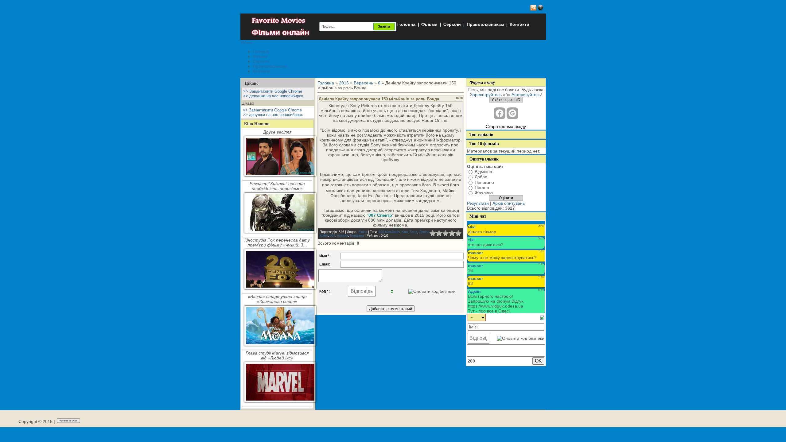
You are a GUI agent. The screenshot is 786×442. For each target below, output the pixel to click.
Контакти (519, 24)
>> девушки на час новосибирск (273, 96)
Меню (246, 42)
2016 (344, 82)
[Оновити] (542, 317)
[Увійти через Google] (512, 113)
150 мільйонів (389, 232)
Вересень (363, 82)
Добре (481, 177)
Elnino (362, 232)
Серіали (452, 24)
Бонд (413, 232)
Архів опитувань (508, 203)
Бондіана (357, 235)
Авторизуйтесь (526, 94)
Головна (406, 24)
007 (332, 235)
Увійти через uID (506, 100)
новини (342, 235)
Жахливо (484, 192)
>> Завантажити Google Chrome (272, 91)
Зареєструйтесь (486, 94)
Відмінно (483, 171)
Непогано (484, 182)
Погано (482, 187)
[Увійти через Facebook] (499, 113)
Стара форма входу (506, 126)
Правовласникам (485, 24)
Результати (478, 203)
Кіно (405, 232)
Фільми (429, 24)
